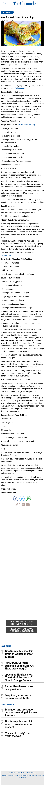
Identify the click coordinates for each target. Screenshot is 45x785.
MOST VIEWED (6, 646)
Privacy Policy (30, 776)
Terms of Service (19, 776)
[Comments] (28, 498)
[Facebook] (15, 498)
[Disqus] (22, 535)
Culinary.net (20, 88)
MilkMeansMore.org (26, 124)
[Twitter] (22, 498)
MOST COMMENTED (8, 704)
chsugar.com (6, 255)
